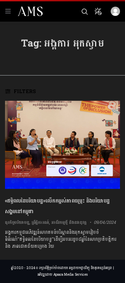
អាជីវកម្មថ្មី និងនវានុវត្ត (69, 222)
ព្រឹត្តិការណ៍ (40, 222)
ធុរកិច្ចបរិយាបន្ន (17, 222)
